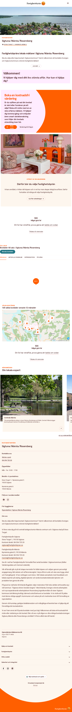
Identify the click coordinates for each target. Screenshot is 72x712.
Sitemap (35, 685)
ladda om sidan (51, 225)
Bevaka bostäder (7, 252)
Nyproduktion (30, 257)
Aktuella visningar (15, 257)
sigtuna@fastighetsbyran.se (12, 545)
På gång (40, 257)
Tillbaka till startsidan (36, 231)
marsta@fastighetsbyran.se (12, 558)
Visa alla (3, 257)
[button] (66, 3)
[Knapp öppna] (61, 428)
